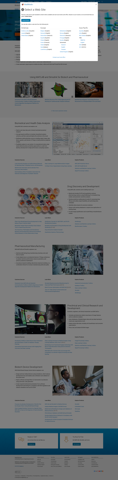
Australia (81, 31)
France (42, 42)
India (80, 33)
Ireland (42, 44)
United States (24, 35)
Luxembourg (44, 49)
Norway (62, 33)
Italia (42, 47)
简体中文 (83, 40)
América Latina (25, 31)
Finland (42, 40)
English (63, 47)
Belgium (43, 31)
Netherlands (63, 31)
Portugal (62, 37)
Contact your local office (59, 57)
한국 (80, 47)
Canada (23, 33)
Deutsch (63, 44)
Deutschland (44, 35)
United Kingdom (64, 51)
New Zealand (82, 35)
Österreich (62, 35)
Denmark (43, 33)
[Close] (96, 4)
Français (63, 49)
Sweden (62, 40)
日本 (80, 44)
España (42, 37)
